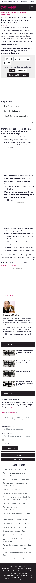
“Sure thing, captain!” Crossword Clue (16, 503)
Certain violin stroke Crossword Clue (16, 469)
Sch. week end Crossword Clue (14, 531)
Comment (5, 415)
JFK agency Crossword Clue (12, 489)
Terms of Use (13, 573)
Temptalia (18, 575)
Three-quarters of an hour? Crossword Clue (17, 554)
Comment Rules (16, 408)
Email (7, 433)
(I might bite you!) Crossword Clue (15, 549)
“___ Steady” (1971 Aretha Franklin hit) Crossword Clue (16, 540)
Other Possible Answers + (18, 75)
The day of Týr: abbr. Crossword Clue (16, 493)
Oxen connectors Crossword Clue (15, 519)
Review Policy (17, 571)
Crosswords (21, 2)
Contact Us (21, 566)
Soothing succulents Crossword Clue (16, 479)
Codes (31, 2)
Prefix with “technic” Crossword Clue (23, 361)
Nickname (8, 426)
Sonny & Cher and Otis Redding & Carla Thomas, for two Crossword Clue (17, 498)
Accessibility (23, 573)
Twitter (18, 455)
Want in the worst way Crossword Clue (17, 545)
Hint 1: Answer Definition (11, 106)
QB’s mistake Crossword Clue (13, 535)
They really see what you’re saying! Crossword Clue (15, 508)
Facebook (18, 460)
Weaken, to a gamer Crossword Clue (16, 527)
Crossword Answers (8, 265)
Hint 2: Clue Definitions (11, 111)
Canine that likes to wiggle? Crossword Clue (17, 514)
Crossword (11, 12)
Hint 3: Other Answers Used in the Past (17, 117)
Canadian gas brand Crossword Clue (16, 523)
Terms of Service (12, 412)
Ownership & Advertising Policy (12, 568)
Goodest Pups (27, 575)
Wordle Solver (8, 2)
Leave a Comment (7, 295)
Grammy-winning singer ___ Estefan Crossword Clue (24, 352)
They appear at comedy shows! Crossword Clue (14, 474)
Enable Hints (21, 71)
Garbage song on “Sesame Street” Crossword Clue (15, 484)
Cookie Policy (28, 568)
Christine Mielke (7, 26)
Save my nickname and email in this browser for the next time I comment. (17, 443)
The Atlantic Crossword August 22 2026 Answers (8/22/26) (24, 383)
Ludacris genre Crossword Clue (14, 559)
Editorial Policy (27, 571)
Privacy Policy (7, 571)
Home (3, 12)
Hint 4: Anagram (9, 123)
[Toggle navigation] (32, 7)
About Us (13, 566)
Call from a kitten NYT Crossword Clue (23, 372)
